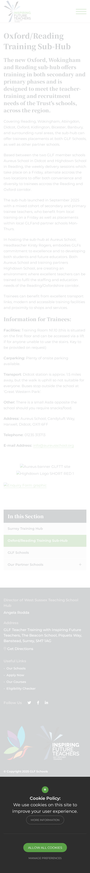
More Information (45, 820)
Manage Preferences (45, 858)
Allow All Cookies (45, 847)
